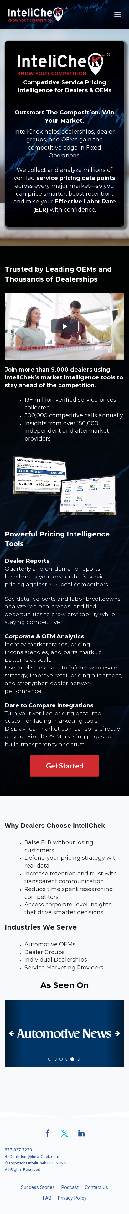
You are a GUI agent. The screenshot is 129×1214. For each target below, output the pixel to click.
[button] (14, 1033)
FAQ (47, 1198)
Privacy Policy (72, 1198)
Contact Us (96, 1187)
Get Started (64, 766)
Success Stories (38, 1187)
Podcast (70, 1187)
